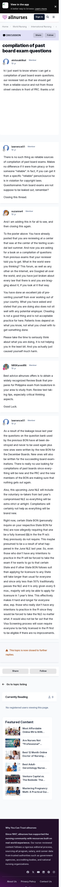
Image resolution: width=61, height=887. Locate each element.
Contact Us (46, 881)
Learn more (6, 6)
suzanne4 (17, 211)
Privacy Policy (28, 881)
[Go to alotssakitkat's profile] (6, 62)
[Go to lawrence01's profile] (6, 148)
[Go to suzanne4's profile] (6, 213)
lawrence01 (18, 146)
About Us (12, 881)
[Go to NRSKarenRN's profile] (6, 367)
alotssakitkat (18, 60)
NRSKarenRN (18, 365)
